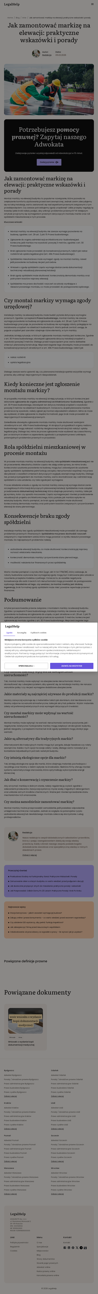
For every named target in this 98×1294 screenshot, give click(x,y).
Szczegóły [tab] (21, 633)
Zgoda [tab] (9, 633)
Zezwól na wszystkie (71, 666)
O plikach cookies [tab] (38, 633)
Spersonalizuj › (26, 666)
